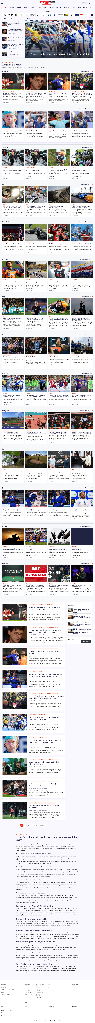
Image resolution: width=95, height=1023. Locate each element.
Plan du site (4, 987)
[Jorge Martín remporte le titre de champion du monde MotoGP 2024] (13, 232)
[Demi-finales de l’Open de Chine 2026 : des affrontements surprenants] (82, 573)
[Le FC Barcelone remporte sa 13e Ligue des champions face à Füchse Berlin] (82, 383)
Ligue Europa (39, 992)
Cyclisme (5, 147)
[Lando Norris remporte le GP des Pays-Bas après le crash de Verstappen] (36, 269)
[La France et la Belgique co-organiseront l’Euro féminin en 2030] (59, 39)
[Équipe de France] (83, 14)
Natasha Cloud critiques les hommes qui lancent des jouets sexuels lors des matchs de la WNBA (36, 358)
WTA (49, 987)
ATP (8, 129)
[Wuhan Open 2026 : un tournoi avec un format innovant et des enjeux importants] (36, 573)
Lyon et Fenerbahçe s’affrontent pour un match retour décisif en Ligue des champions (15, 53)
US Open (50, 985)
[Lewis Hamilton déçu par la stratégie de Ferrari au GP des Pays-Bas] (59, 269)
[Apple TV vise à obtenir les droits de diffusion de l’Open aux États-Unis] (36, 459)
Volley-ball (5, 410)
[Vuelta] (50, 14)
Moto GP (5, 222)
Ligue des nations (29, 992)
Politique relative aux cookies (8, 992)
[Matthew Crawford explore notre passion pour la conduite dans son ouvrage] (82, 194)
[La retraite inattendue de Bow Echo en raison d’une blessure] (36, 536)
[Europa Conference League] (89, 14)
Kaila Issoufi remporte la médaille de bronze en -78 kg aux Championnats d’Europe (15, 46)
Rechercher (71, 639)
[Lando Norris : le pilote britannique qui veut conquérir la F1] (70, 617)
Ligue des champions (41, 990)
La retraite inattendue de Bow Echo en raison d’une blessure (36, 549)
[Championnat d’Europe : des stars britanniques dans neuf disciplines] (13, 420)
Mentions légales (5, 991)
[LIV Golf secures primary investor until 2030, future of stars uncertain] (82, 459)
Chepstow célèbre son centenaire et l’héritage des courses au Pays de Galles (58, 549)
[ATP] (67, 14)
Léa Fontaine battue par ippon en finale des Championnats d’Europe (59, 510)
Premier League (58, 91)
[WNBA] (56, 14)
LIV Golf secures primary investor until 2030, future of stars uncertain (80, 471)
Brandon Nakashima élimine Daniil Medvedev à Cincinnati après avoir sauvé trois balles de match (58, 132)
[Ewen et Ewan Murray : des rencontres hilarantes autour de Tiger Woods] (59, 459)
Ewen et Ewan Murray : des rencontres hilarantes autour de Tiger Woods (57, 471)
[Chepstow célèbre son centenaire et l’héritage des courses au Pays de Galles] (59, 536)
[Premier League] (17, 14)
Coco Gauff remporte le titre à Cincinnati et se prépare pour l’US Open (82, 131)
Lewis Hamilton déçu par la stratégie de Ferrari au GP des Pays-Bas (58, 281)
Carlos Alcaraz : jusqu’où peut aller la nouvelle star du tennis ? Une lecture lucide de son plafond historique (82, 631)
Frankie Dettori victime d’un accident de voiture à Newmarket (81, 549)
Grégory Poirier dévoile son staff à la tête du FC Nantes (45, 807)
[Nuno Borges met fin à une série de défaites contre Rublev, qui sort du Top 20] (13, 119)
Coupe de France (35, 91)
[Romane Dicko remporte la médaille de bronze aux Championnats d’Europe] (36, 498)
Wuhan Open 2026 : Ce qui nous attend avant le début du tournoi (12, 586)
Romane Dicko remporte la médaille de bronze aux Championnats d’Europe (34, 510)
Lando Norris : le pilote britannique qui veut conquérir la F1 (81, 618)
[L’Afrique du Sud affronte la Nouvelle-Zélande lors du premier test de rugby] (36, 306)
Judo (3, 488)
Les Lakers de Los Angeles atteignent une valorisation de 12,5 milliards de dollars (81, 357)
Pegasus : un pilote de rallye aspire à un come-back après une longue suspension (12, 207)
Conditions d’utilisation (6, 994)
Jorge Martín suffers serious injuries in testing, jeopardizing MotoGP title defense (35, 244)
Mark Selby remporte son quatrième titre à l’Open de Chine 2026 (58, 586)
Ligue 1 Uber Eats (81, 91)
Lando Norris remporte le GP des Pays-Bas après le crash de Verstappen (35, 281)
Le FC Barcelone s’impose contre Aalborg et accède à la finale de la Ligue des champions (59, 396)
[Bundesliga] (72, 14)
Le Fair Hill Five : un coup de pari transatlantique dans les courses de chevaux (13, 549)
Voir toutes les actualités (86, 71)
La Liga (26, 989)
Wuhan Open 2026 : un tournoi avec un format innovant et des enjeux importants (35, 586)
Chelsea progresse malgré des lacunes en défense (15, 38)
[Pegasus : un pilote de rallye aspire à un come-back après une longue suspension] (13, 194)
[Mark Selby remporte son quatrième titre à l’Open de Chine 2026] (59, 573)
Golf (3, 449)
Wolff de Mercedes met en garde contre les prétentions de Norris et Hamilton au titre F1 (13, 281)
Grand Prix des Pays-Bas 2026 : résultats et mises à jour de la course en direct (81, 281)
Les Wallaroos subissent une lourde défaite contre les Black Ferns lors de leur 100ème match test (58, 319)
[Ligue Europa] (6, 14)
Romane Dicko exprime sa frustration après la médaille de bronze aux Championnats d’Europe (81, 511)
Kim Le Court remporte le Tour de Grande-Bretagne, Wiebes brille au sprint (81, 170)
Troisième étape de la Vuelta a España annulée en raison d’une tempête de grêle (12, 170)
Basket (4, 335)
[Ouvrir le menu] (2, 3)
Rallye (4, 184)
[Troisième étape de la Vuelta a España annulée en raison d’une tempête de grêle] (13, 157)
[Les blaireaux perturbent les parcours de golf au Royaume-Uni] (13, 459)
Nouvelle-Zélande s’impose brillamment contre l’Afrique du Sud (12, 319)
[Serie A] (23, 14)
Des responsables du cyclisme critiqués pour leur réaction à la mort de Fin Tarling (59, 170)
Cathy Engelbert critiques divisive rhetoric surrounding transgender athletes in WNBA (59, 357)
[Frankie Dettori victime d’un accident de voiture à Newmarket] (82, 536)
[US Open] (45, 14)
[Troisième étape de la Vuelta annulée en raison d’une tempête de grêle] (36, 157)
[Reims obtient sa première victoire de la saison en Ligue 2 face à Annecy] (13, 81)
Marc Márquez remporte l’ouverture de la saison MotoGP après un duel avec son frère (59, 244)
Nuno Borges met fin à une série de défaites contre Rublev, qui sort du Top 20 (13, 131)
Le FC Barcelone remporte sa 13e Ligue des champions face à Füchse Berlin (81, 396)
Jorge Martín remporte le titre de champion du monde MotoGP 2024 (12, 244)
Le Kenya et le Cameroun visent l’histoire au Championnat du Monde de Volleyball (59, 433)
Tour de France (75, 984)
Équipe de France (29, 985)
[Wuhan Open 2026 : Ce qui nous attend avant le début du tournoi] (13, 573)
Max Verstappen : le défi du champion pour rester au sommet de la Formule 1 (81, 624)
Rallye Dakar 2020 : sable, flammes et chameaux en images (57, 207)
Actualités (3, 984)
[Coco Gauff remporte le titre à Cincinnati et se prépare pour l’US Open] (82, 119)
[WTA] (61, 14)
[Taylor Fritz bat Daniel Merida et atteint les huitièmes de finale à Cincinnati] (36, 119)
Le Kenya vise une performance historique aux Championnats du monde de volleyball (81, 433)
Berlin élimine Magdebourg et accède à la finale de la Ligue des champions (35, 396)
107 (36, 825)
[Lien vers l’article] (4, 24)
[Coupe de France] (78, 14)
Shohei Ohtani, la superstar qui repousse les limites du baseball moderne (81, 611)
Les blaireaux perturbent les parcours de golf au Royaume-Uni (13, 471)
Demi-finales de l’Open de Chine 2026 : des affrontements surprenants (81, 586)
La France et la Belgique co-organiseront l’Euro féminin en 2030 (58, 54)
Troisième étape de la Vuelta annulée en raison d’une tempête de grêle (35, 170)
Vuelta (32, 167)
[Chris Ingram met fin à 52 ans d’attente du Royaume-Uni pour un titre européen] (36, 194)
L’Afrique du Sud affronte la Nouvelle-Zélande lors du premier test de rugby (34, 319)
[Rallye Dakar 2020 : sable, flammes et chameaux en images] (59, 194)
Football (5, 71)
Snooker (5, 563)
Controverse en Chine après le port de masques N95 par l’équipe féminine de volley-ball (36, 433)
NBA (77, 355)
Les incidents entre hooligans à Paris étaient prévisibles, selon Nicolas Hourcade (15, 31)
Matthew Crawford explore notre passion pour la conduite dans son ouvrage (81, 207)
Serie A (38, 994)
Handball (5, 373)
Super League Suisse (29, 995)
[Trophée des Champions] (39, 14)
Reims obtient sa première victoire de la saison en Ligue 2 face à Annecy (15, 23)
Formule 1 (5, 259)
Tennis (4, 109)
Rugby (4, 296)
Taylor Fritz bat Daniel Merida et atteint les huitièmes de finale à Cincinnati (35, 131)
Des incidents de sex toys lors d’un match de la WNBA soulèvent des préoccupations (13, 357)
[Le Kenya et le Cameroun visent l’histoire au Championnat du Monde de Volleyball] (59, 420)
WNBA (8, 355)
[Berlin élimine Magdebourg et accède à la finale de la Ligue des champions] (36, 383)
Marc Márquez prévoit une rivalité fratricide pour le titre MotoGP (81, 244)
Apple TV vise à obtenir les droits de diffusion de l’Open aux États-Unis (34, 471)
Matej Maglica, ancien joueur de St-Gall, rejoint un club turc (44, 763)
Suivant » (42, 825)
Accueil (2, 985)
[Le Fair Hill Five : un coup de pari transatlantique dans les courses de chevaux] (13, 536)
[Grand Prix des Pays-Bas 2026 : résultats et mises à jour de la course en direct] (82, 269)
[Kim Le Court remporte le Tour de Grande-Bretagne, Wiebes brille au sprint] (82, 157)
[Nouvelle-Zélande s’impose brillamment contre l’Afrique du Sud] (13, 306)
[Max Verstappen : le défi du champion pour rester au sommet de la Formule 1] (70, 624)
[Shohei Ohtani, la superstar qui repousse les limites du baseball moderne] (70, 610)
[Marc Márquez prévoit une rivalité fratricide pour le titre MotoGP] (82, 232)
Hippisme (5, 526)
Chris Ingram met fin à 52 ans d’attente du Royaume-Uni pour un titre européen (35, 207)
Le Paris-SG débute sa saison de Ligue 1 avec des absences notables (45, 785)
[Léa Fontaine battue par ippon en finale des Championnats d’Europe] (59, 498)
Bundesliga (27, 984)
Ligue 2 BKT (11, 91)
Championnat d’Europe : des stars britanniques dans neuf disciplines (10, 433)
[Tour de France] (34, 14)
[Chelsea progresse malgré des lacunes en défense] (59, 81)
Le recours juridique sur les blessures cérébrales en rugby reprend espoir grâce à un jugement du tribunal (81, 319)
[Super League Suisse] (28, 14)
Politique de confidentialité (7, 989)
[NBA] (12, 14)
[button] (84, 3)
